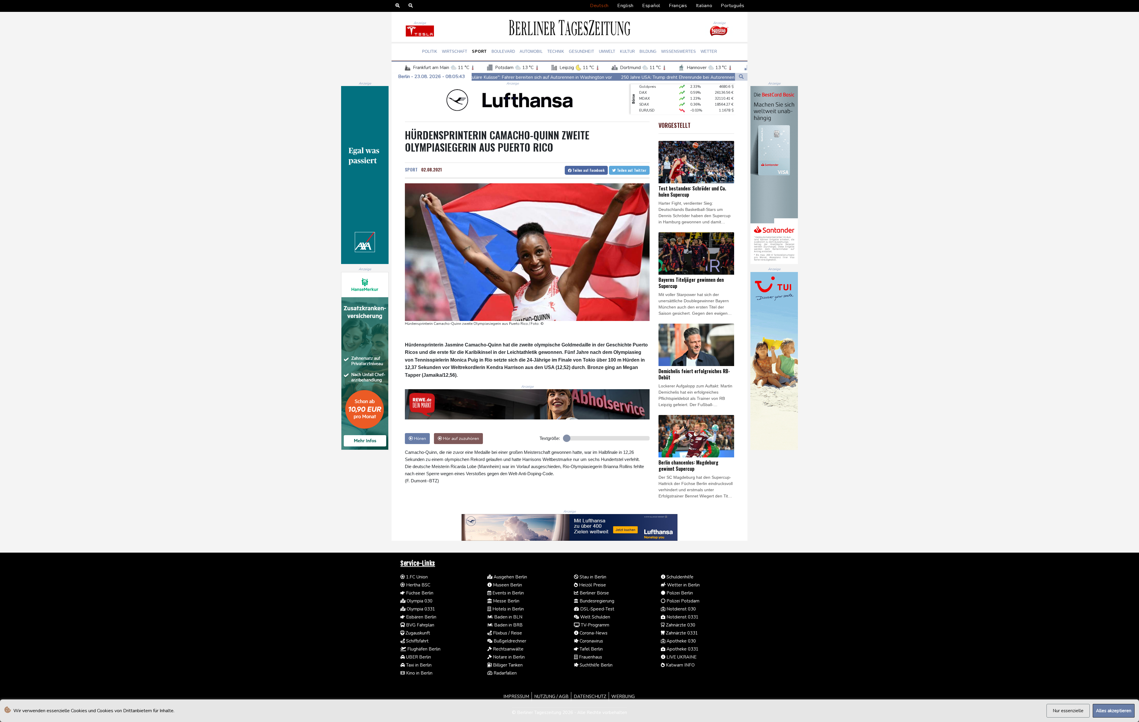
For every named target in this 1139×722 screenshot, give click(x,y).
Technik (555, 51)
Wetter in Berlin (683, 585)
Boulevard (503, 51)
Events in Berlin (507, 593)
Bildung (648, 51)
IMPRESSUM (516, 696)
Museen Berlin (507, 585)
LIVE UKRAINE (680, 657)
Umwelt (607, 51)
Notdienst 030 (680, 609)
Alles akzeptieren (1113, 711)
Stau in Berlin (592, 577)
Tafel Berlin (590, 649)
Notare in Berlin (508, 657)
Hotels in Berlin (507, 609)
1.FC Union (416, 577)
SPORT (411, 169)
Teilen (588, 170)
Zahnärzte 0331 (681, 633)
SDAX (644, 90)
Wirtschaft (454, 51)
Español (651, 5)
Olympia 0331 (420, 609)
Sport (479, 51)
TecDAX (645, 108)
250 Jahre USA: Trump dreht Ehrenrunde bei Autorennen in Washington (584, 77)
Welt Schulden (594, 617)
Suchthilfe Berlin (595, 665)
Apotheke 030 (680, 641)
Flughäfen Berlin (423, 649)
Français (678, 5)
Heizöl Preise (592, 585)
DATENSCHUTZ (590, 696)
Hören (419, 438)
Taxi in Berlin (418, 665)
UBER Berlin (418, 657)
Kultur (627, 51)
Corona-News (592, 633)
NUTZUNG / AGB (551, 696)
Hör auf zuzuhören (460, 438)
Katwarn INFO (680, 665)
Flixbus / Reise (507, 633)
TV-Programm (594, 625)
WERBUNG (623, 696)
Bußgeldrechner (509, 641)
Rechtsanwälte (508, 649)
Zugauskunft (417, 633)
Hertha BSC (417, 585)
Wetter (709, 51)
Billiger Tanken (507, 665)
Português (733, 5)
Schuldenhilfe (679, 577)
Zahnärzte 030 (680, 625)
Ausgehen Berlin (509, 577)
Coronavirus (590, 641)
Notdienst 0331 (682, 617)
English (625, 5)
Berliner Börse (593, 593)
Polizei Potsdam (682, 601)
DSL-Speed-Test (596, 609)
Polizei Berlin (679, 593)
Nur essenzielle (1068, 711)
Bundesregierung (596, 601)
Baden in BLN (507, 617)
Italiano (704, 5)
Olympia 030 (418, 601)
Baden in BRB (508, 625)
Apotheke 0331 (682, 649)
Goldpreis (647, 114)
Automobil (531, 51)
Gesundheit (581, 51)
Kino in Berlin (418, 673)
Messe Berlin (505, 601)
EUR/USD (647, 96)
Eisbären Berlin (420, 617)
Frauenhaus (590, 657)
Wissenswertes (678, 51)
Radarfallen (504, 673)
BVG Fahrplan (419, 625)
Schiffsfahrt (417, 641)
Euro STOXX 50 (651, 102)
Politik (429, 51)
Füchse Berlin (419, 593)
